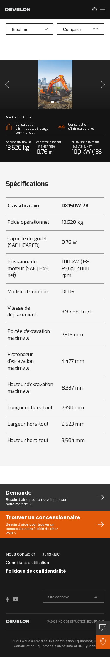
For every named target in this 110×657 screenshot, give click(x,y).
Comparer (72, 29)
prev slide (29, 84)
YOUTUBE (15, 599)
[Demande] (103, 628)
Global (94, 9)
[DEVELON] (18, 9)
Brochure (20, 29)
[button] (7, 84)
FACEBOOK (9, 599)
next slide (80, 84)
